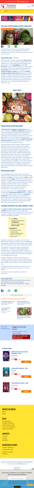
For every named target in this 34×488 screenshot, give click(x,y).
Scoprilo (26, 361)
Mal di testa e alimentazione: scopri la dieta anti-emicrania (24, 316)
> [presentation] (17, 23)
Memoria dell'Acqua (7, 429)
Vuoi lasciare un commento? (17, 295)
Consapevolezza (6, 421)
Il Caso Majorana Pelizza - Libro (19, 383)
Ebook (3, 413)
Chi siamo (5, 436)
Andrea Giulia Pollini (6, 58)
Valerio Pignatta (20, 304)
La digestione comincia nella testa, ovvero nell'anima (8, 302)
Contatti (4, 438)
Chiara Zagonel (14, 355)
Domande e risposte (7, 452)
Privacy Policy (30, 485)
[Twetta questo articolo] (11, 46)
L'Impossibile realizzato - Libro (19, 368)
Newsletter (5, 440)
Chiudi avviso (17, 486)
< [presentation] (16, 23)
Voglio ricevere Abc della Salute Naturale (20, 337)
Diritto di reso (17, 467)
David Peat (13, 370)
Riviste (4, 412)
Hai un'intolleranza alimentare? (5, 308)
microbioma (16, 65)
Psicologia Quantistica (8, 423)
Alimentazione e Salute (8, 425)
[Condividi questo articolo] (4, 46)
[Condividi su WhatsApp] (18, 46)
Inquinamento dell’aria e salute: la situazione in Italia (23, 302)
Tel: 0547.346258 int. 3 (8, 447)
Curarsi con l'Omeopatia (8, 427)
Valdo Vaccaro (4, 304)
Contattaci (5, 454)
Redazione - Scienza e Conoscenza (6, 311)
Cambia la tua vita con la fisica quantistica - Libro (19, 352)
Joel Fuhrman (20, 318)
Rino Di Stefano (14, 385)
